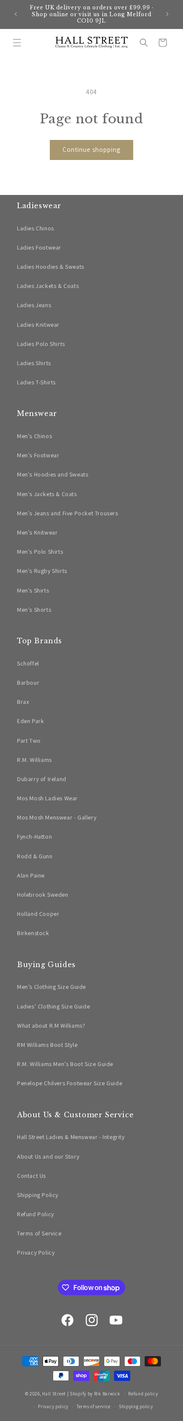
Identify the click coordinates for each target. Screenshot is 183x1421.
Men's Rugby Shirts (42, 571)
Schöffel (28, 663)
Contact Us (31, 1176)
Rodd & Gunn (35, 856)
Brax (23, 702)
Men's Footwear (38, 455)
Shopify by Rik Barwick (95, 1393)
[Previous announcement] (15, 14)
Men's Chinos (34, 436)
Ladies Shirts (34, 363)
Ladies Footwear (39, 247)
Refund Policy (35, 1214)
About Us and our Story (48, 1156)
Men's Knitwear (37, 532)
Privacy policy (53, 1406)
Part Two (29, 740)
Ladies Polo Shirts (41, 344)
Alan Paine (31, 875)
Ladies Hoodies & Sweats (50, 266)
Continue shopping (91, 149)
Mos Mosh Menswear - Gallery (56, 817)
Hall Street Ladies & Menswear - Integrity (71, 1137)
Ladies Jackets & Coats (48, 286)
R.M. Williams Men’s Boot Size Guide (65, 1064)
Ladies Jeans (34, 305)
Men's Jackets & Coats (47, 494)
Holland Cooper (38, 914)
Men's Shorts (34, 609)
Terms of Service (39, 1233)
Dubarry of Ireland (41, 779)
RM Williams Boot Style (47, 1045)
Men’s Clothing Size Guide (51, 987)
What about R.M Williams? (51, 1025)
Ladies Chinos (35, 228)
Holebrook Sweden (43, 894)
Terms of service (94, 1406)
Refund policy (143, 1394)
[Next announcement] (167, 14)
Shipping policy (136, 1406)
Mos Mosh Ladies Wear (47, 798)
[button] (17, 42)
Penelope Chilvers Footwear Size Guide (69, 1083)
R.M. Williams (34, 760)
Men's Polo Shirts (40, 551)
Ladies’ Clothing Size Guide (53, 1006)
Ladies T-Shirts (36, 382)
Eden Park (30, 721)
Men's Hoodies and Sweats (52, 474)
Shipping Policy (37, 1195)
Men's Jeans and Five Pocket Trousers (67, 513)
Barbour (28, 682)
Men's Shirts (33, 590)
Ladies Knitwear (38, 324)
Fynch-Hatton (34, 836)
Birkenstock (33, 933)
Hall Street (54, 1393)
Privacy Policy (35, 1252)
